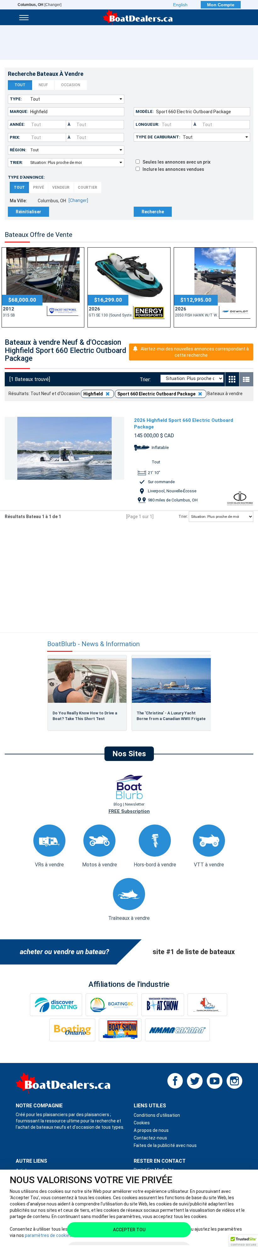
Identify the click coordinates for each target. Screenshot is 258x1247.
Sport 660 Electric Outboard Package (156, 393)
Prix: (15, 137)
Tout (19, 85)
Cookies (142, 1122)
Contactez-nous (150, 1137)
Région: (18, 150)
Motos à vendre (99, 865)
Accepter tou (129, 1229)
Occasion (70, 85)
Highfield (93, 393)
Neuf (43, 85)
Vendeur (61, 187)
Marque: (19, 111)
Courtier (87, 187)
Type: (16, 99)
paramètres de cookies (48, 1235)
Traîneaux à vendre (129, 918)
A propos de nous (151, 1130)
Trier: (16, 162)
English (180, 4)
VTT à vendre (209, 865)
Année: (17, 124)
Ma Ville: (18, 200)
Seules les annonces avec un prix (175, 162)
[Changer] (39, 5)
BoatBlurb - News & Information (93, 644)
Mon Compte (220, 4)
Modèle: (145, 111)
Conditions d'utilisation (157, 1115)
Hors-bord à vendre (155, 865)
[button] (243, 1241)
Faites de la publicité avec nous (165, 1145)
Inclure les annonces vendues (172, 169)
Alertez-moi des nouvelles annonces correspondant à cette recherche (195, 352)
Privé (38, 187)
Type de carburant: (158, 137)
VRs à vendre (49, 865)
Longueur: (147, 124)
